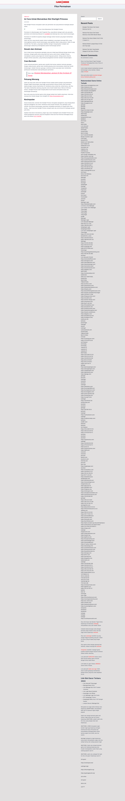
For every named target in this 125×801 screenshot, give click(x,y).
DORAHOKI (84, 115)
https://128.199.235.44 (87, 94)
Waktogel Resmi (87, 685)
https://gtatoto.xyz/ (86, 586)
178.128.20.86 (84, 583)
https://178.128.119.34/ (87, 340)
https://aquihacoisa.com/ (87, 439)
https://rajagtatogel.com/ (87, 370)
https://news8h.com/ (86, 298)
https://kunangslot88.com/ (88, 388)
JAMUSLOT (84, 347)
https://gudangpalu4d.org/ (88, 773)
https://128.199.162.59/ (87, 358)
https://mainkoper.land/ (87, 762)
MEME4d (98, 663)
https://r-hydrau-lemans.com (88, 544)
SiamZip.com (84, 460)
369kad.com (84, 510)
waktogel (83, 324)
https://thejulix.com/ (86, 289)
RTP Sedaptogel (87, 697)
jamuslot (83, 377)
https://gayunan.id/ (86, 485)
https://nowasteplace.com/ (57, 96)
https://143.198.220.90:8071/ (88, 526)
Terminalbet (84, 197)
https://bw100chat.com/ (87, 521)
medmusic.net (84, 319)
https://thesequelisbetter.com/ (89, 158)
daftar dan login (92, 669)
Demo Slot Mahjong (86, 174)
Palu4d (83, 193)
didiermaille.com (85, 560)
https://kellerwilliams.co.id (88, 572)
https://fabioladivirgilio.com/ (88, 204)
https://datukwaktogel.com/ (88, 264)
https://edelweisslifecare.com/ (89, 604)
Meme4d (83, 181)
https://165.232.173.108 (87, 97)
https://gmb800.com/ (86, 487)
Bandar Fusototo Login (87, 136)
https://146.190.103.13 (87, 565)
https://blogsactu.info (86, 558)
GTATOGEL (84, 129)
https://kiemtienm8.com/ (87, 480)
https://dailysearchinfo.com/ (88, 161)
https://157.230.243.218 (87, 570)
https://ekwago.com (86, 553)
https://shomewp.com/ (87, 301)
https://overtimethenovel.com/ (89, 597)
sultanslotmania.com (86, 329)
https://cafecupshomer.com (88, 533)
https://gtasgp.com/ (86, 374)
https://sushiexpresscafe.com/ (89, 618)
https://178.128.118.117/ (87, 432)
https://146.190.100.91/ (87, 237)
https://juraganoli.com (86, 103)
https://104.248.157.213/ (87, 354)
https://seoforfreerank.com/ (88, 159)
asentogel (83, 593)
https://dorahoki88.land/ (87, 515)
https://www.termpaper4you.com (89, 85)
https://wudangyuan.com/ (87, 338)
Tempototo (84, 188)
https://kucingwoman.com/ (88, 390)
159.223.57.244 (85, 579)
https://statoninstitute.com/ (88, 448)
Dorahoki (83, 179)
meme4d (83, 381)
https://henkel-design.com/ (88, 299)
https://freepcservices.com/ (88, 296)
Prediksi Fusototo (85, 152)
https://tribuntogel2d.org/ (87, 769)
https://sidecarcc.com (86, 87)
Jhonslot (83, 198)
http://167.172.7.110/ (86, 223)
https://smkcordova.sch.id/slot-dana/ (90, 524)
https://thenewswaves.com (88, 549)
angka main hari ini (86, 363)
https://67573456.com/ (87, 248)
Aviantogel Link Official (89, 693)
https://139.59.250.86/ (87, 243)
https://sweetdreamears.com (88, 547)
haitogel (83, 613)
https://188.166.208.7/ (86, 165)
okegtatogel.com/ (85, 478)
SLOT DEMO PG (85, 143)
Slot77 (82, 122)
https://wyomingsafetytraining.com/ (90, 251)
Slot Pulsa (83, 120)
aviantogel (88, 636)
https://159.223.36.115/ (87, 356)
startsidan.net (84, 147)
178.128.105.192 (85, 577)
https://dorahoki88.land (87, 542)
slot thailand (84, 342)
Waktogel (83, 177)
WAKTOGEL (84, 113)
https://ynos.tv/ (85, 446)
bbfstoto (83, 321)
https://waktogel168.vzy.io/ (88, 170)
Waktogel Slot (95, 703)
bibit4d (83, 590)
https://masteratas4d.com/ (88, 267)
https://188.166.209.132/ (87, 239)
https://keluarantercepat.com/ (88, 89)
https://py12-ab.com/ (86, 303)
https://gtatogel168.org (87, 101)
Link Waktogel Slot (88, 687)
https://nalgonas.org (86, 489)
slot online (83, 776)
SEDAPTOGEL (84, 128)
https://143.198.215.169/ (87, 110)
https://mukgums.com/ (87, 317)
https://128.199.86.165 (87, 92)
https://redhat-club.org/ (87, 156)
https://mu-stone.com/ (87, 600)
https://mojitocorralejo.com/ (88, 418)
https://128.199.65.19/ (86, 168)
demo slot (83, 783)
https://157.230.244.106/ (87, 234)
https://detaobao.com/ (87, 386)
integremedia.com (85, 484)
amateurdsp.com (85, 402)
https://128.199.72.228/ (87, 294)
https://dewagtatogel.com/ (88, 368)
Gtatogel (83, 186)
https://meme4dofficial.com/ (88, 259)
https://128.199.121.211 (87, 471)
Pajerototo (83, 190)
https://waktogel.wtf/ (86, 246)
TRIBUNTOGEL (85, 282)
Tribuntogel (84, 209)
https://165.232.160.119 (87, 569)
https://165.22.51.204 (86, 96)
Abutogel (83, 182)
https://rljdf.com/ (85, 450)
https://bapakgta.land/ (87, 112)
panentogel (84, 322)
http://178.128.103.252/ (87, 166)
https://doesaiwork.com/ (87, 285)
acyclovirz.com (85, 459)
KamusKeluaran (85, 64)
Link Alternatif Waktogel (87, 221)
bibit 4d (83, 592)
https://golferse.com (86, 537)
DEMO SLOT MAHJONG (87, 142)
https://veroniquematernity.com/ (89, 599)
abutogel (83, 738)
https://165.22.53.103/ (87, 512)
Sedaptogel (84, 184)
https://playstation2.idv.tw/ (88, 507)
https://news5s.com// (86, 517)
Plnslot (82, 200)
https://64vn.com (85, 554)
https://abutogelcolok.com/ (88, 262)
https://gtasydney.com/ (87, 372)
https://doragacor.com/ (87, 260)
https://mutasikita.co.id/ (87, 469)
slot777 (83, 786)
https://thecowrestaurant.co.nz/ (89, 508)
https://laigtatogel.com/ (87, 466)
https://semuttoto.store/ (87, 266)
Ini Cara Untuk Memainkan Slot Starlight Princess (46, 19)
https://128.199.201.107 (87, 567)
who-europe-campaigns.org (88, 154)
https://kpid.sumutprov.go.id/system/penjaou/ (93, 522)
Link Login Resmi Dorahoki (90, 691)
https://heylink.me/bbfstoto (88, 312)
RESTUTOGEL (84, 133)
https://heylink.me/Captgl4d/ (88, 90)
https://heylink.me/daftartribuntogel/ (90, 292)
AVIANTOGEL (84, 131)
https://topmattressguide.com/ (89, 310)
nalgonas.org (84, 149)
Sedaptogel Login (85, 227)
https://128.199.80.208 (87, 563)
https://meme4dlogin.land (87, 482)
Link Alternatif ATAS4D (87, 257)
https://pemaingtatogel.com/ (88, 367)
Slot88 (82, 216)
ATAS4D (86, 71)
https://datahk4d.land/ (87, 476)
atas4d (83, 326)
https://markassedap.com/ (88, 273)
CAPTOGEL (84, 138)
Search (83, 16)
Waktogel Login (85, 202)
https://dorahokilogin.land (87, 540)
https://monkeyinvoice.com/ (88, 585)
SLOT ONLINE (37, 116)
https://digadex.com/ (86, 269)
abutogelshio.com (85, 505)
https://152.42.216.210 (87, 473)
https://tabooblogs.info (87, 545)
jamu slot (83, 464)
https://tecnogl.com (86, 556)
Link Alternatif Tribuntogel (90, 683)
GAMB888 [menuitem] (47, 34)
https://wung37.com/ (86, 397)
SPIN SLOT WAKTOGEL (87, 276)
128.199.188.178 (85, 581)
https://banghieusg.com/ (87, 315)
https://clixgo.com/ (86, 528)
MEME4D (83, 119)
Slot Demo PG (84, 175)
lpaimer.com (84, 457)
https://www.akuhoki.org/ (87, 393)
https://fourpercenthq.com (88, 538)
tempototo (83, 608)
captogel (83, 413)
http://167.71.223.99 (86, 475)
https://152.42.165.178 (86, 99)
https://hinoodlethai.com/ (87, 305)
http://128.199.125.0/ (86, 409)
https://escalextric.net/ (87, 306)
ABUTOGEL (84, 124)
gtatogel (83, 105)
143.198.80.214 (85, 574)
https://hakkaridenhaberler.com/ (89, 287)
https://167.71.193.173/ (87, 514)
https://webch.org (85, 535)
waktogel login (84, 766)
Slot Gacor (83, 172)
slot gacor (83, 759)
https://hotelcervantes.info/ (88, 308)
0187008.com (84, 151)
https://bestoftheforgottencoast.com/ (90, 290)
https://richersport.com (87, 491)
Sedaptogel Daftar (85, 228)
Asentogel (83, 191)
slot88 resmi (84, 422)
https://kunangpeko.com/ (87, 391)
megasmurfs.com (85, 531)
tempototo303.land (86, 117)
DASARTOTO (84, 140)
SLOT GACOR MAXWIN (87, 135)
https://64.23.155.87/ (86, 360)
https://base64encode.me (88, 551)
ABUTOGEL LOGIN (86, 726)
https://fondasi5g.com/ (87, 395)
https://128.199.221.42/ (87, 163)
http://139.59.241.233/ (87, 244)
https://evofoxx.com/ (86, 283)
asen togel (83, 595)
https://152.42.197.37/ (86, 588)
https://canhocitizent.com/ (88, 414)
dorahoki (95, 75)
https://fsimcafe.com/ (86, 519)
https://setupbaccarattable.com (89, 492)
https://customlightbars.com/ (88, 606)
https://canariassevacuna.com (89, 494)
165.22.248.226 (85, 576)
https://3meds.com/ (86, 602)
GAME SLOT (26, 16)
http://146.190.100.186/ (87, 253)
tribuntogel (84, 250)
